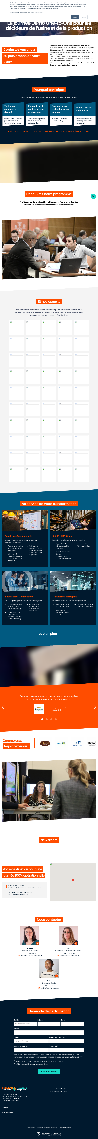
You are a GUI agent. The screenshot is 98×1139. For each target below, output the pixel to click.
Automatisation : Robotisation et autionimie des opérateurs (34, 607)
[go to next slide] (94, 707)
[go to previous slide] (3, 707)
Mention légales (31, 1127)
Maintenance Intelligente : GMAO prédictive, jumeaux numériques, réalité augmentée (35, 550)
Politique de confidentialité (72, 1057)
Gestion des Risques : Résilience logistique (84, 545)
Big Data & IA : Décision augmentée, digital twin (85, 605)
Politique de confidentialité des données (47, 1127)
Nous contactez (7, 1112)
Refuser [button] (84, 17)
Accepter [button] (75, 17)
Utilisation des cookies (65, 1127)
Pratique (5, 1108)
